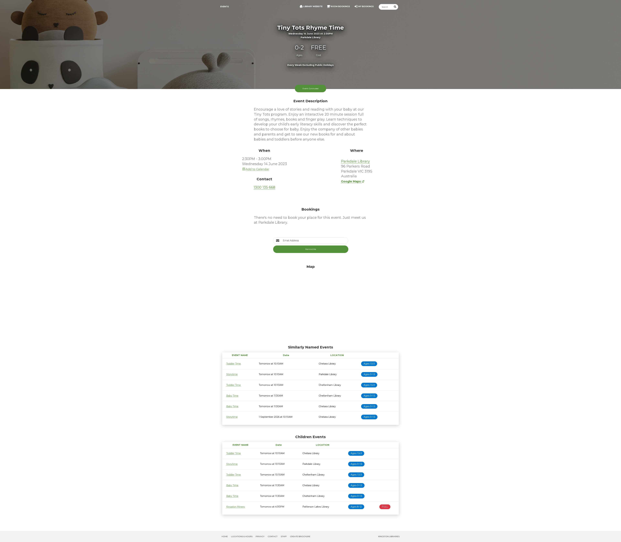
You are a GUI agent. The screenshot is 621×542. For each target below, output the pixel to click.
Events (224, 6)
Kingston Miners (235, 506)
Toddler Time (233, 363)
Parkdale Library (355, 161)
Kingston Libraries (388, 536)
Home (225, 536)
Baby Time (232, 395)
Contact (273, 536)
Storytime (232, 374)
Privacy (260, 536)
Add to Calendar (257, 169)
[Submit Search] (395, 7)
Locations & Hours (241, 536)
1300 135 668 (264, 187)
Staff (284, 536)
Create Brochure (300, 536)
